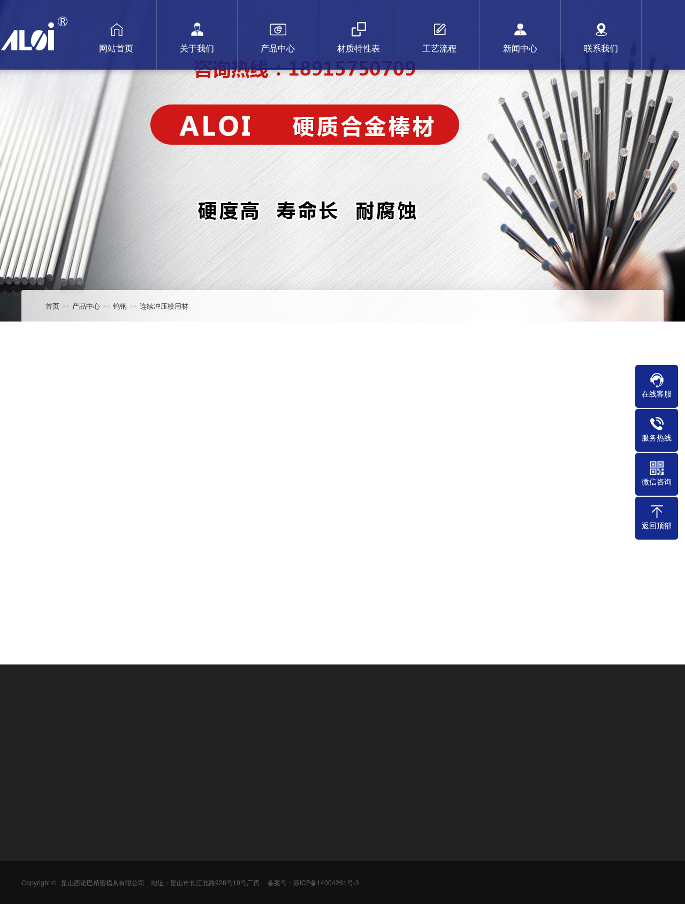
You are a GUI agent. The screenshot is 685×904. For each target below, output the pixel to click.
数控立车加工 (88, 736)
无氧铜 (107, 858)
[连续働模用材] (342, 551)
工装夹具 (381, 736)
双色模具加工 (336, 736)
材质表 (181, 826)
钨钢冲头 (291, 736)
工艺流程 (262, 801)
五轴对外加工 (193, 736)
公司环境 (36, 842)
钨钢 (120, 306)
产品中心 (86, 306)
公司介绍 (36, 826)
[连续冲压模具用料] (123, 551)
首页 (52, 306)
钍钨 (103, 890)
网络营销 (36, 858)
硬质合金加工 (246, 736)
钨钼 (103, 874)
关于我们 (38, 801)
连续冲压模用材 (164, 306)
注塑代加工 (422, 736)
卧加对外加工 (141, 736)
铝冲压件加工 (470, 736)
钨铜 (103, 842)
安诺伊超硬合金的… (278, 842)
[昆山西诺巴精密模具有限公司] (38, 28)
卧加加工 (516, 736)
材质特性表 (191, 801)
